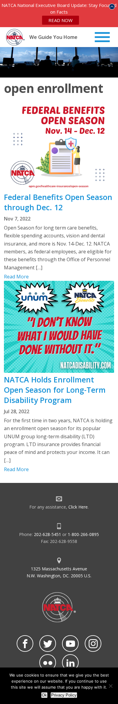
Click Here (78, 507)
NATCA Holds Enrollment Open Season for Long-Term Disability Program (55, 389)
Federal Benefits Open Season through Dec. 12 (58, 202)
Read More (16, 276)
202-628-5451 (47, 534)
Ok (44, 695)
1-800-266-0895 (83, 534)
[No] (110, 686)
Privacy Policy (64, 695)
